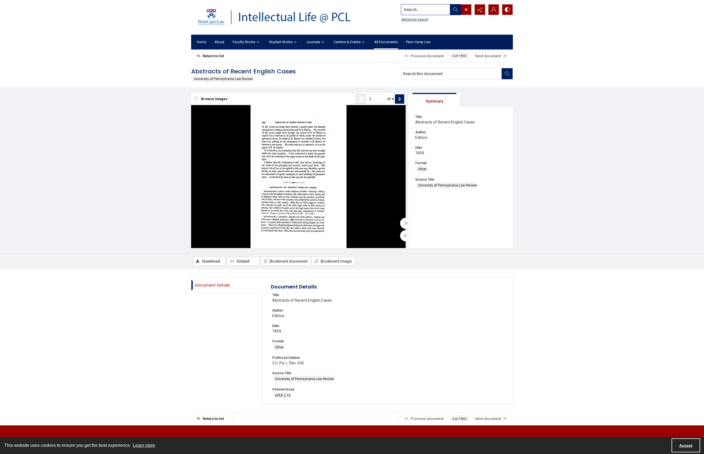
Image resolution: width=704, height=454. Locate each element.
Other (422, 169)
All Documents (386, 42)
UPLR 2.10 (282, 395)
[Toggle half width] (405, 235)
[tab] (434, 100)
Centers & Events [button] (347, 42)
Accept (685, 445)
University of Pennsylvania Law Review (223, 79)
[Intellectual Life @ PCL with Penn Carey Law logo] (279, 17)
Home (201, 42)
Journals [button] (313, 42)
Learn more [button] (144, 445)
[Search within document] (507, 73)
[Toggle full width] (405, 223)
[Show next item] (399, 99)
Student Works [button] (281, 42)
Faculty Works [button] (244, 42)
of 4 (390, 99)
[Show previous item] (360, 99)
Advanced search (414, 19)
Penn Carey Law (418, 42)
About (219, 42)
